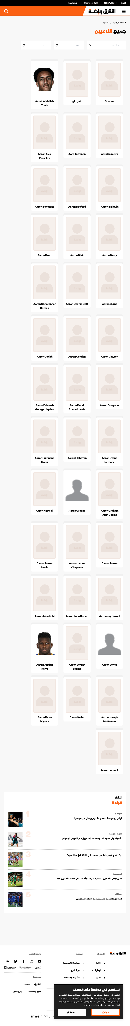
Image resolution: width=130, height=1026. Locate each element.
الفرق (98, 978)
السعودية (117, 874)
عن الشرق (75, 970)
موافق (105, 1012)
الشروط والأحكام (72, 978)
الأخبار (98, 963)
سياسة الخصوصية (71, 963)
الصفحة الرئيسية (119, 22)
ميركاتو (118, 813)
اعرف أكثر (72, 1012)
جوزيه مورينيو (115, 833)
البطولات (96, 970)
